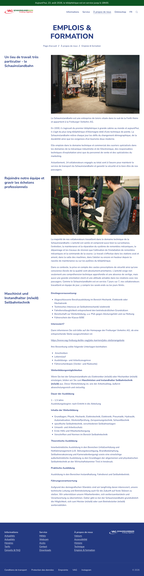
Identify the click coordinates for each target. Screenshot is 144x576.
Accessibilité (80, 539)
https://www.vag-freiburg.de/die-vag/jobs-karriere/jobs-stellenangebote (87, 340)
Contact (43, 546)
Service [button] (86, 11)
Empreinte (63, 569)
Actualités (9, 535)
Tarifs (7, 546)
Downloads (45, 550)
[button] (137, 12)
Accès (42, 542)
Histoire (78, 542)
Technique (79, 546)
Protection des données (42, 569)
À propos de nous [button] (102, 11)
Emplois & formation (84, 550)
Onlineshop (120, 11)
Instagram (86, 569)
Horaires (8, 542)
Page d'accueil (50, 46)
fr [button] (130, 11)
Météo (42, 535)
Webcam (43, 539)
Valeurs (78, 535)
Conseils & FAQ (12, 550)
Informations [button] (72, 11)
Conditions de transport (15, 569)
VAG (75, 569)
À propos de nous (69, 46)
